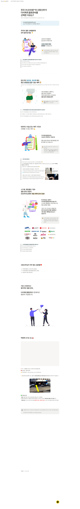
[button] (5, 1)
